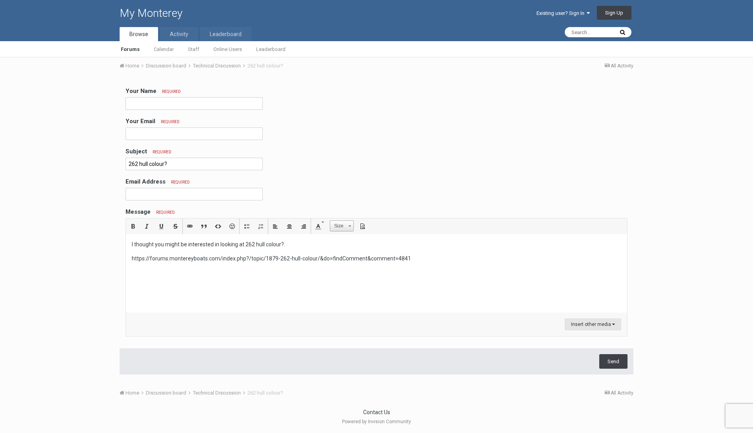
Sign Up (614, 13)
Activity (179, 34)
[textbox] (376, 273)
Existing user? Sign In (562, 13)
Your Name (153, 91)
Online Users (227, 49)
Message (150, 211)
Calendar (164, 49)
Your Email (153, 121)
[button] (133, 226)
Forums (130, 49)
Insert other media (591, 324)
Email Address (158, 181)
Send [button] (613, 361)
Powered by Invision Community (376, 421)
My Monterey (151, 13)
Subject (148, 151)
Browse (138, 34)
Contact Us (376, 412)
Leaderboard (271, 49)
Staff (193, 49)
